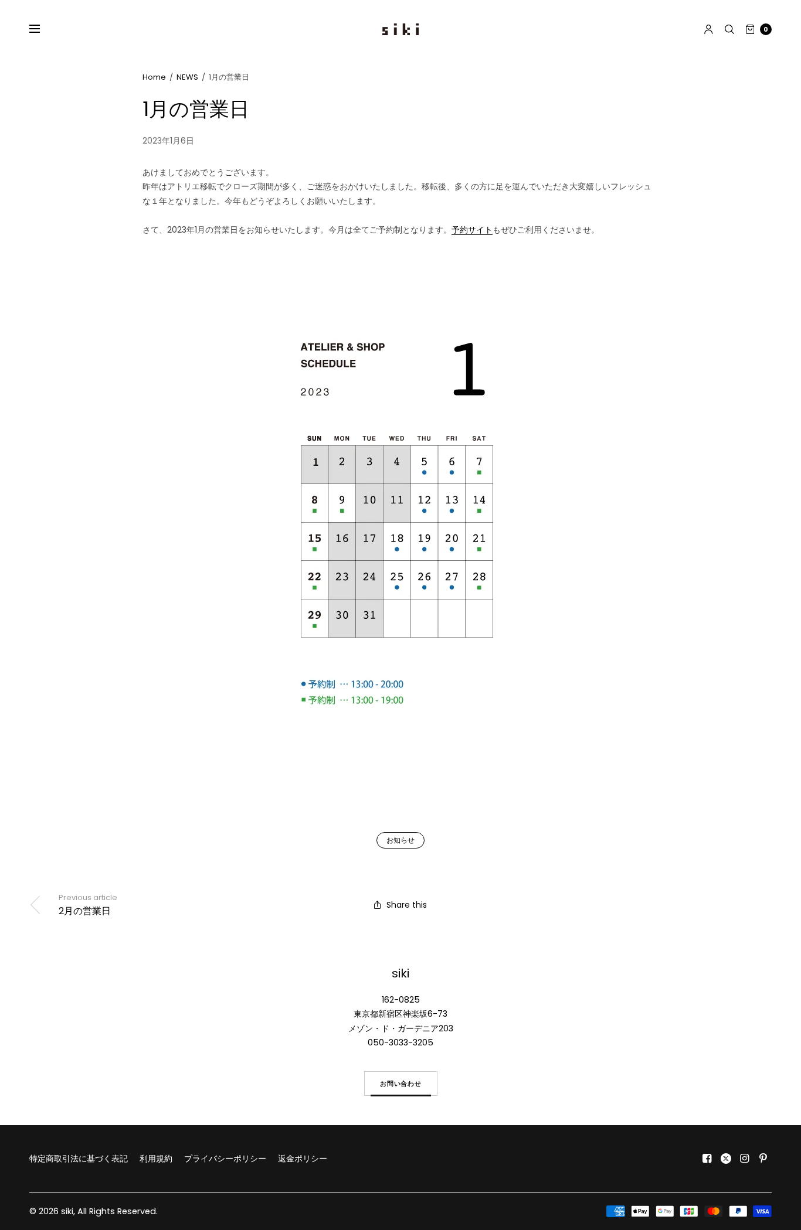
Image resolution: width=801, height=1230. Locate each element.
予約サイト (472, 230)
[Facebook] (707, 1158)
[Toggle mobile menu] (42, 29)
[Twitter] (726, 1158)
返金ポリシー (302, 1158)
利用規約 (156, 1158)
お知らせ (400, 840)
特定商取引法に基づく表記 (78, 1158)
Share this (406, 905)
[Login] (708, 29)
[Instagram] (744, 1158)
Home (154, 77)
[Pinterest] (763, 1158)
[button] (400, 1083)
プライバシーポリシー (225, 1158)
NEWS (187, 77)
